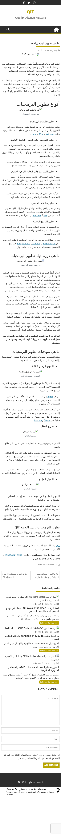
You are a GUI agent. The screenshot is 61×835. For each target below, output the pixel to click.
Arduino (36, 243)
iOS (45, 215)
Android (37, 215)
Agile (50, 396)
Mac (41, 133)
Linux (33, 133)
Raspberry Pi (49, 243)
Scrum (47, 420)
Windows (51, 133)
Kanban (38, 420)
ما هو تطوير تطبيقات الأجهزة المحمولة (14, 575)
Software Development (47, 564)
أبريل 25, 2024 (51, 632)
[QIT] (57, 29)
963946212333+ (13, 554)
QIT (30, 11)
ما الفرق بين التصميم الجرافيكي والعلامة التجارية (47, 575)
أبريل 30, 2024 (51, 604)
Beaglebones (23, 243)
